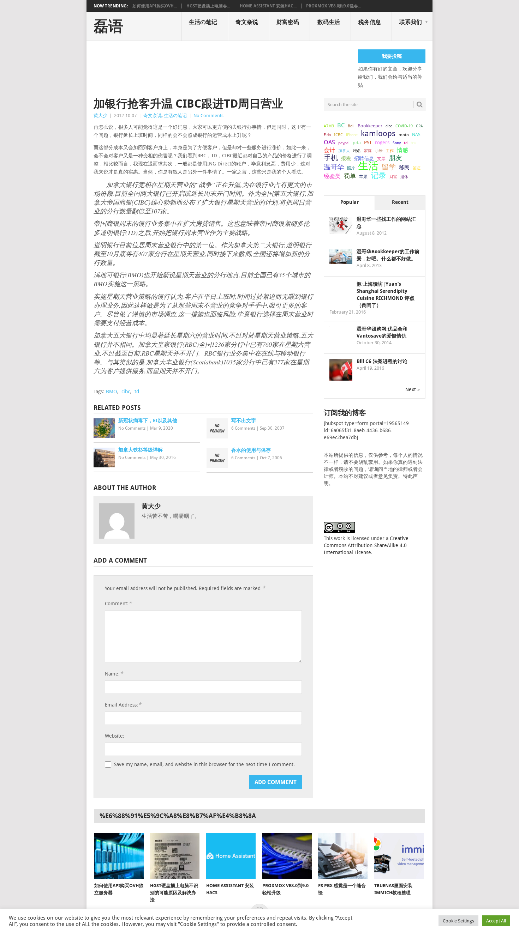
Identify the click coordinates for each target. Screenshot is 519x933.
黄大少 (100, 115)
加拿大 (344, 150)
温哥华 (334, 167)
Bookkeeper (370, 125)
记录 (378, 175)
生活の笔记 (203, 22)
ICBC (338, 134)
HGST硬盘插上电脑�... (208, 6)
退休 (404, 177)
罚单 (350, 176)
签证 (416, 167)
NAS (416, 134)
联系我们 (410, 22)
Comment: (118, 603)
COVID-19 (404, 125)
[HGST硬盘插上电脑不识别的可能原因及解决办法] (174, 856)
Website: (114, 736)
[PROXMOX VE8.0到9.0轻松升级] (287, 856)
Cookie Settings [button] (458, 920)
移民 (404, 167)
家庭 (368, 151)
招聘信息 (364, 158)
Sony (397, 143)
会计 (329, 150)
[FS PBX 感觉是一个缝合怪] (343, 856)
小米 (379, 150)
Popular (349, 202)
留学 (389, 166)
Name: (114, 673)
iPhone (352, 134)
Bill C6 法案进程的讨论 (382, 361)
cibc (125, 391)
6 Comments (243, 428)
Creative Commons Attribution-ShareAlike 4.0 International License (366, 545)
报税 (346, 158)
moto (404, 134)
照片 (351, 168)
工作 (390, 150)
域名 (357, 151)
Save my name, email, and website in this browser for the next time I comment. (204, 764)
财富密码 (287, 22)
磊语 (108, 26)
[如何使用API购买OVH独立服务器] (119, 856)
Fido (327, 135)
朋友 (395, 158)
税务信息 (369, 22)
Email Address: (123, 704)
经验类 (332, 176)
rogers (382, 142)
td (137, 391)
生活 (368, 165)
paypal (344, 143)
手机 (331, 158)
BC (341, 125)
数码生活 (328, 22)
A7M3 (329, 125)
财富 (393, 176)
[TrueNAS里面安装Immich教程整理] (399, 856)
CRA (419, 126)
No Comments (208, 115)
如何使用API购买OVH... (154, 6)
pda (357, 142)
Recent (400, 202)
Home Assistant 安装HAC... (268, 6)
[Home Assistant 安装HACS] (231, 856)
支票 (381, 158)
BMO (111, 391)
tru (413, 142)
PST (368, 142)
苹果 (363, 176)
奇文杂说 (246, 22)
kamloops (378, 133)
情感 (402, 150)
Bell (351, 126)
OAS (329, 142)
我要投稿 (392, 56)
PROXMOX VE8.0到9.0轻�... (333, 6)
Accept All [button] (496, 920)
